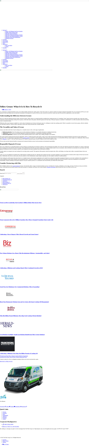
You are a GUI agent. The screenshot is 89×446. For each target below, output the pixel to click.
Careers (6, 46)
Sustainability (5, 41)
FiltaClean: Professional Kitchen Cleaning (13, 34)
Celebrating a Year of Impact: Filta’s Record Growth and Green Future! (19, 234)
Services (4, 30)
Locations (5, 39)
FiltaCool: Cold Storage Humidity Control (14, 36)
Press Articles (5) (6, 182)
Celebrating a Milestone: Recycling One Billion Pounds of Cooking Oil (19, 353)
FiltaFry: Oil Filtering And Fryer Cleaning (13, 31)
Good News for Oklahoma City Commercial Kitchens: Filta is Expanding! (19, 287)
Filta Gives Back (8, 45)
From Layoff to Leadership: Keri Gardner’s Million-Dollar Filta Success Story (21, 202)
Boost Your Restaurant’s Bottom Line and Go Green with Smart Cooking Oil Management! (24, 302)
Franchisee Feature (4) (7, 179)
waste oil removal (16, 166)
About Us (5, 44)
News (4, 43)
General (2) (5, 180)
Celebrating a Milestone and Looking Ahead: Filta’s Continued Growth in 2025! (21, 268)
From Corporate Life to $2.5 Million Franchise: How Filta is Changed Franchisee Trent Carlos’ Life (26, 219)
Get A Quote (5, 40)
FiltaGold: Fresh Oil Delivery (11, 33)
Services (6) (5, 184)
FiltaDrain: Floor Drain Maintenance (12, 37)
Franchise (5, 47)
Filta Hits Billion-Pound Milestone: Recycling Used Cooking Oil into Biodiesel (20, 315)
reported (4, 139)
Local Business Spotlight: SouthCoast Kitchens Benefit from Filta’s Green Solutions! (22, 334)
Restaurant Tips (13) (7, 183)
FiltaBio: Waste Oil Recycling (11, 32)
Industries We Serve (9, 38)
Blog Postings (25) (6, 178)
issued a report (26, 137)
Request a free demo (51, 167)
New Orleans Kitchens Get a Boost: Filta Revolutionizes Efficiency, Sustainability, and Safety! (25, 253)
